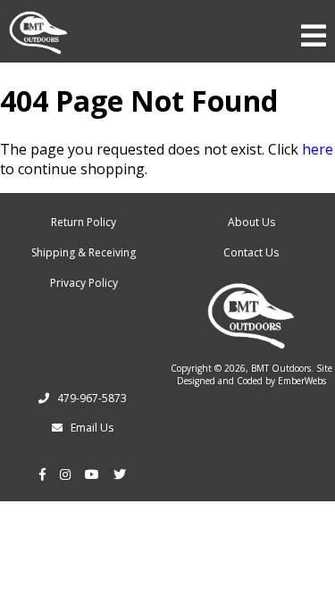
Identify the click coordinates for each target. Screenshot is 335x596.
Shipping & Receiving (83, 252)
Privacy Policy (84, 282)
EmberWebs (302, 380)
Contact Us (251, 252)
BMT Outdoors (281, 368)
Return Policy (83, 222)
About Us (251, 222)
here (317, 149)
